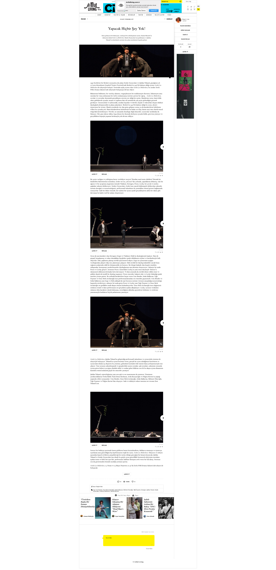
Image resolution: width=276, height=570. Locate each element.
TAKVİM (140, 15)
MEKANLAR (131, 15)
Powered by (120, 11)
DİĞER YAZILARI (185, 30)
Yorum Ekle (149, 548)
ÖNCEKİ (83, 19)
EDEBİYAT (108, 15)
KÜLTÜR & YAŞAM (119, 15)
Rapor (136, 495)
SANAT (99, 15)
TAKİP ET (185, 34)
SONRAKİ (169, 19)
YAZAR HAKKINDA (185, 26)
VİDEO (169, 15)
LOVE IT (185, 52)
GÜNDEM (149, 15)
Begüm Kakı (99, 486)
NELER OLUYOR (159, 15)
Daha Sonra (141, 10)
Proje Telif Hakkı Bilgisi (124, 495)
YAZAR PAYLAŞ (185, 39)
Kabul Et (154, 10)
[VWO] (126, 11)
